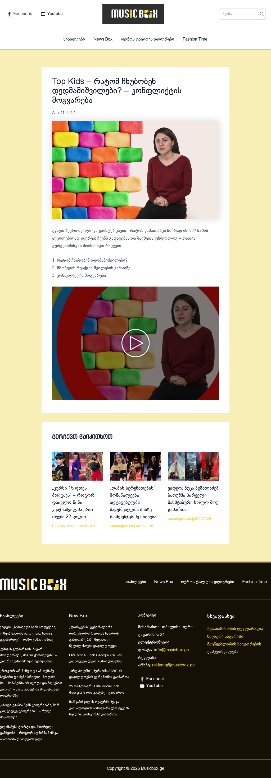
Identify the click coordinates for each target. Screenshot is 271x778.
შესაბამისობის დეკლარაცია (235, 629)
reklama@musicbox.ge (173, 665)
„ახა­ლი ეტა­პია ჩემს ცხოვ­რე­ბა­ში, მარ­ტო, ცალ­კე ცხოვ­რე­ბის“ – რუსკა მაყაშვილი (30, 711)
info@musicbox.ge (171, 650)
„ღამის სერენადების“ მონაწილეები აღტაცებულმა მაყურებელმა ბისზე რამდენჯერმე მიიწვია (133, 502)
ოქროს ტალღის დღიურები (147, 39)
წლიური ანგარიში (225, 637)
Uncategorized (63, 526)
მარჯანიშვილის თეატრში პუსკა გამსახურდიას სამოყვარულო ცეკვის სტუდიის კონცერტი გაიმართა (99, 708)
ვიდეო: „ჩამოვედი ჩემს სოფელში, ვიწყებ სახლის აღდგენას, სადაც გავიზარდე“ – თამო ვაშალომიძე (28, 633)
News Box (102, 39)
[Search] (262, 14)
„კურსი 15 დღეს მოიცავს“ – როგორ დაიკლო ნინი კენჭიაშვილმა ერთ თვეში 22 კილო (73, 502)
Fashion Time (195, 39)
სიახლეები (74, 39)
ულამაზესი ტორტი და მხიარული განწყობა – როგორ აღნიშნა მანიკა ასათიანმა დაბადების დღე (29, 733)
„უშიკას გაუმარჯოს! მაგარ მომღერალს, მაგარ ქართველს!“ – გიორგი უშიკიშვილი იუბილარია (28, 655)
